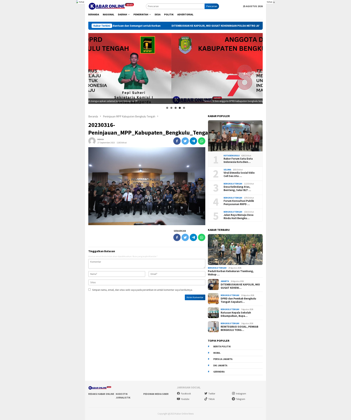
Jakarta (225, 281)
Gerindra (218, 371)
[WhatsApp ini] (201, 141)
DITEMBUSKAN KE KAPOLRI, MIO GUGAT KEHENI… (240, 286)
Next (258, 67)
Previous (93, 67)
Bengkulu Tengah (233, 183)
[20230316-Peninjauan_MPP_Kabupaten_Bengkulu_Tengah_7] (146, 186)
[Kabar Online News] (111, 5)
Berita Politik (222, 346)
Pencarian (211, 6)
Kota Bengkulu (231, 155)
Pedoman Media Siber (156, 394)
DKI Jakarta (220, 365)
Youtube (185, 399)
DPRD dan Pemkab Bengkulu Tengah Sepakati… (238, 300)
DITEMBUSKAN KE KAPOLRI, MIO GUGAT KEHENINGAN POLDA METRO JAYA (198, 25)
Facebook (186, 393)
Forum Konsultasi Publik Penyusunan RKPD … (239, 202)
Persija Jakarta (222, 358)
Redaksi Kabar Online (101, 394)
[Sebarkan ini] (177, 141)
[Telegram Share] (193, 141)
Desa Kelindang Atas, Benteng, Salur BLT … (237, 188)
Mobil (216, 352)
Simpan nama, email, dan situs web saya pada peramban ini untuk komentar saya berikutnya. (142, 289)
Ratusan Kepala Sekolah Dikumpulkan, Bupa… (236, 314)
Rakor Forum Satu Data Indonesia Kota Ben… (238, 160)
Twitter (211, 393)
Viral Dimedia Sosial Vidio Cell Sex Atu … (239, 174)
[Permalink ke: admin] (92, 140)
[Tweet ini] (185, 141)
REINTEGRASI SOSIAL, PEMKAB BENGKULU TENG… (239, 328)
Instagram (241, 393)
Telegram (240, 399)
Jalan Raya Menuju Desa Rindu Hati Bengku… (238, 216)
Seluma (227, 169)
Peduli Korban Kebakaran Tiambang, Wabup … (231, 272)
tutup (81, 1)
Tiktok (211, 399)
